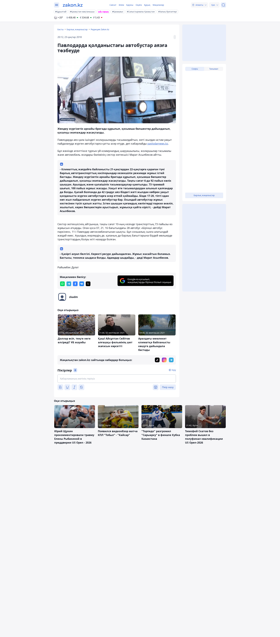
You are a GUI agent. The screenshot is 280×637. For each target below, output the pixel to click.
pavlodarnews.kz (157, 143)
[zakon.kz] (73, 5)
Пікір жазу (168, 387)
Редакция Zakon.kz (100, 29)
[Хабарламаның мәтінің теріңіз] (116, 378)
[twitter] (88, 283)
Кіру (174, 370)
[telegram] (68, 283)
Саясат (113, 5)
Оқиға (139, 5)
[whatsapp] (62, 283)
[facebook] (75, 283)
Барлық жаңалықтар (77, 29)
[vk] (81, 283)
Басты (60, 29)
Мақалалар (158, 5)
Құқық (147, 5)
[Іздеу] (223, 5)
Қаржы (129, 5)
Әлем (121, 5)
